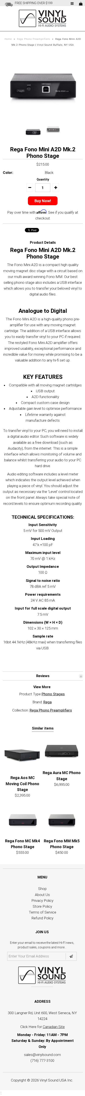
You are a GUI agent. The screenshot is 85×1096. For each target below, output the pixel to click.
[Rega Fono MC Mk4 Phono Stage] (22, 819)
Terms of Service (42, 912)
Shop (42, 888)
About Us (42, 895)
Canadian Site (54, 1027)
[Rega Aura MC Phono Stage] (61, 751)
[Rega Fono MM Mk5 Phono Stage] (61, 819)
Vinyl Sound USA (53, 1080)
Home (8, 39)
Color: (8, 172)
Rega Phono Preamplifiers (33, 39)
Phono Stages (53, 694)
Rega (47, 702)
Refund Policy (42, 918)
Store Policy (42, 906)
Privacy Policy (42, 900)
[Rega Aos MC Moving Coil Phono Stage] (22, 753)
